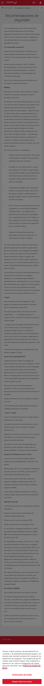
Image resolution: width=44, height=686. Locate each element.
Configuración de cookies (22, 674)
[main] (22, 665)
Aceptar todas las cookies (22, 681)
